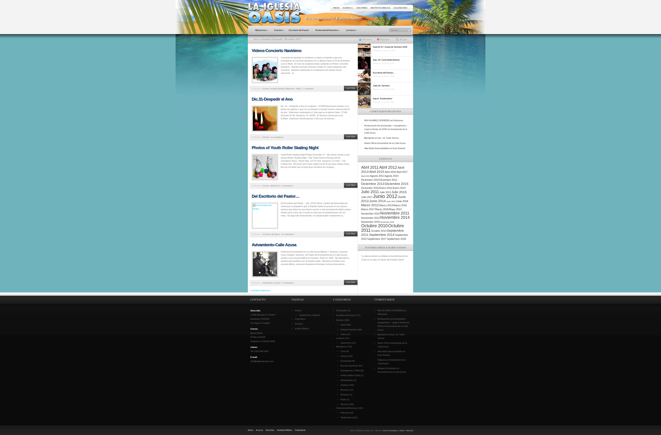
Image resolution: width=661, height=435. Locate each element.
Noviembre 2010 (370, 213)
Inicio (336, 8)
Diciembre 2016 (370, 187)
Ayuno (343, 325)
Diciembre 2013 (373, 184)
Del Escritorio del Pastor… (275, 196)
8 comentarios (288, 282)
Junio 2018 (402, 201)
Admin (402, 430)
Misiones (344, 390)
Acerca (348, 8)
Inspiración (267, 282)
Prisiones (344, 395)
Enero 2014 (399, 187)
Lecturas (351, 30)
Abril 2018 (365, 176)
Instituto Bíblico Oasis (350, 375)
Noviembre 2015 (370, 221)
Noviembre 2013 (370, 217)
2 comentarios (287, 185)
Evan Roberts (399, 148)
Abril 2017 (402, 171)
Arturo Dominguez (390, 430)
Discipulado (346, 361)
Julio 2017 (367, 197)
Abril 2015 (376, 172)
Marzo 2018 (382, 209)
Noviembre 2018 (387, 222)
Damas (343, 356)
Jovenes (266, 185)
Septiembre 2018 (396, 238)
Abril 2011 (370, 167)
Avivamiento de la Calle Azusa (391, 143)
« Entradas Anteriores (260, 290)
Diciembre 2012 (388, 179)
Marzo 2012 (370, 205)
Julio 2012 (385, 192)
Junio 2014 (377, 201)
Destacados (341, 310)
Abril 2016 (390, 171)
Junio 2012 (385, 196)
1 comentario (308, 88)
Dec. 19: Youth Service (388, 138)
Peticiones (398, 120)
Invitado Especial (277, 88)
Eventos (279, 30)
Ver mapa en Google (260, 323)
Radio (343, 399)
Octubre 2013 (378, 230)
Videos (298, 88)
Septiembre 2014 (382, 235)
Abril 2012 (388, 167)
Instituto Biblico (380, 8)
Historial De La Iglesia (309, 315)
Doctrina (362, 8)
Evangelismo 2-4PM (349, 370)
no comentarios (277, 137)
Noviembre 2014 (395, 217)
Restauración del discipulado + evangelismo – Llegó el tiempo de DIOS (393, 322)
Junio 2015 (390, 201)
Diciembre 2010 (370, 179)
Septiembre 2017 (376, 238)
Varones (344, 404)
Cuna (343, 351)
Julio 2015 (399, 192)
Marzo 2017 (368, 209)
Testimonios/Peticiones (327, 30)
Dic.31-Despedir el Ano (272, 99)
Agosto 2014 (391, 175)
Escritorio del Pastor (299, 30)
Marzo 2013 (386, 205)
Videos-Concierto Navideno (276, 50)
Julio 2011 (370, 192)
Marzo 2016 (400, 205)
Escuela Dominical (349, 366)
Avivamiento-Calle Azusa (274, 244)
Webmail (409, 430)
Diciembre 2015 (396, 184)
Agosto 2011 (377, 175)
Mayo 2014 (395, 209)
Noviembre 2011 (394, 213)
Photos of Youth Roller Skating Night (285, 147)
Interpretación (346, 380)
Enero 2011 (385, 187)
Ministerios (261, 30)
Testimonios (346, 417)
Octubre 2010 (374, 225)
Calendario (400, 8)
